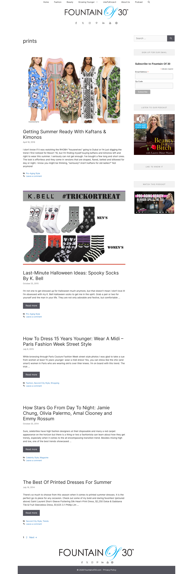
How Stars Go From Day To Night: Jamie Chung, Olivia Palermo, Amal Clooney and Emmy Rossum (67, 413)
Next (33, 537)
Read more (31, 305)
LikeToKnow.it (109, 2)
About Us (125, 2)
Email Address (141, 72)
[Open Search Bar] (148, 2)
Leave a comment (34, 176)
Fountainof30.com (92, 570)
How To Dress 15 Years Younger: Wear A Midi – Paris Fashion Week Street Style (73, 341)
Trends (46, 521)
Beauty (70, 2)
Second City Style (42, 383)
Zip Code (139, 81)
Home (46, 2)
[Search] (171, 38)
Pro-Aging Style (33, 173)
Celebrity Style (32, 457)
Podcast (139, 2)
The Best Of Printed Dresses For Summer (67, 482)
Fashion (57, 2)
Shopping (55, 383)
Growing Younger (86, 2)
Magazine (44, 457)
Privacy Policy (109, 570)
